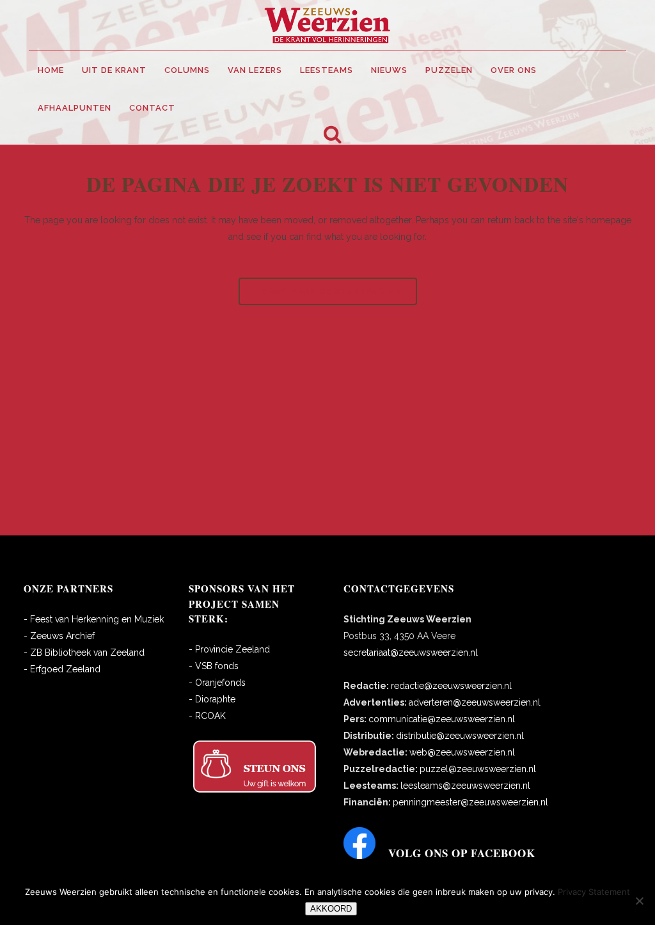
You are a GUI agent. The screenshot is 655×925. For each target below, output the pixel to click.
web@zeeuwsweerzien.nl (462, 752)
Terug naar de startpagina (328, 291)
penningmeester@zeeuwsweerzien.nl (470, 802)
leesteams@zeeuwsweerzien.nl (465, 785)
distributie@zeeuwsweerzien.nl (460, 736)
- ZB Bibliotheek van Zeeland (84, 652)
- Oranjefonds (217, 682)
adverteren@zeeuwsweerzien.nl (475, 702)
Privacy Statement (594, 892)
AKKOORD (331, 908)
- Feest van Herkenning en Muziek (94, 619)
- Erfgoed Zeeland (62, 669)
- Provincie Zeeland (229, 649)
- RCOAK (207, 716)
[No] (639, 900)
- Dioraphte (212, 699)
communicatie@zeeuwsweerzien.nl (441, 719)
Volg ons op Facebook (461, 853)
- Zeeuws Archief (59, 636)
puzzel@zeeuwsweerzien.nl (478, 769)
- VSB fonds (214, 666)
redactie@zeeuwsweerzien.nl (451, 686)
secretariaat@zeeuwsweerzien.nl (410, 652)
